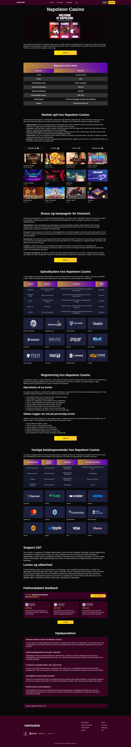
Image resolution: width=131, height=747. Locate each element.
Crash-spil (75, 148)
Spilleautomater (96, 148)
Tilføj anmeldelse (98, 595)
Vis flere (65, 622)
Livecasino (53, 148)
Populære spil (32, 148)
